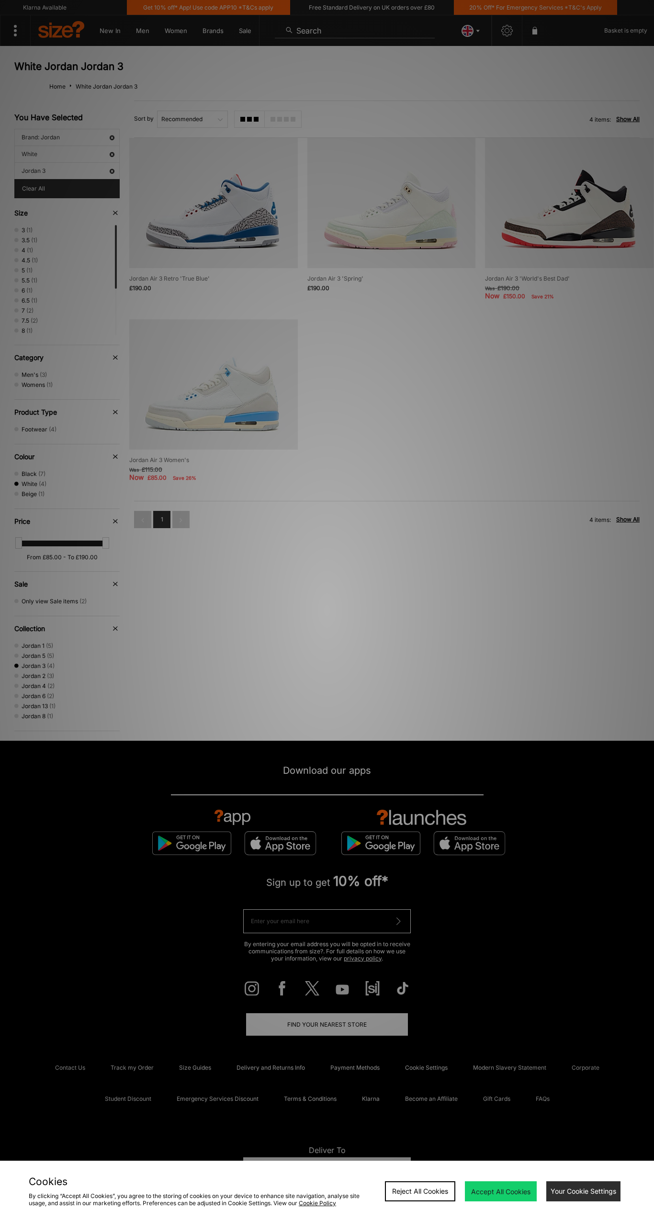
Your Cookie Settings (583, 1191)
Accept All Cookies (500, 1191)
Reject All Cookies (420, 1191)
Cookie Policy (317, 1203)
